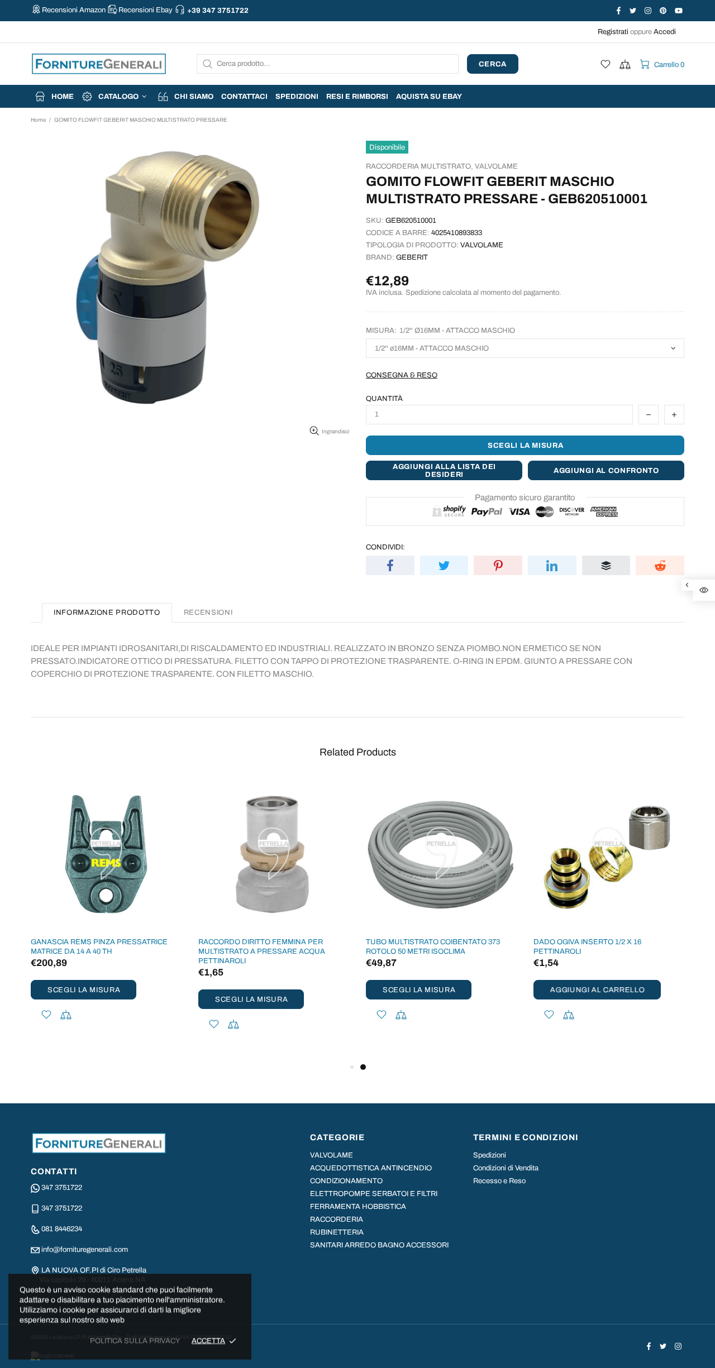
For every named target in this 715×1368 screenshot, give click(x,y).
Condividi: (385, 547)
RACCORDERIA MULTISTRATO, (419, 166)
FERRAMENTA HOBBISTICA (358, 1207)
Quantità (384, 399)
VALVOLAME (496, 166)
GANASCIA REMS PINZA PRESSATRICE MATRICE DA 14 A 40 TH (99, 946)
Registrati (613, 32)
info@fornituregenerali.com (84, 1250)
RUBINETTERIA (337, 1232)
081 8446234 (61, 1229)
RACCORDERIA (336, 1219)
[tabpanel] (441, 914)
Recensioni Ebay (145, 10)
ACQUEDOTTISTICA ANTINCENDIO (371, 1168)
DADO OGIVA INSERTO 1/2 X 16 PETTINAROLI (587, 946)
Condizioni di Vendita (505, 1168)
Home (38, 120)
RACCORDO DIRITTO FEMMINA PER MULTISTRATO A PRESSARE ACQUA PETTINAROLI (261, 951)
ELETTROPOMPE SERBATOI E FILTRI (373, 1194)
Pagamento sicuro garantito (525, 497)
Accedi (665, 32)
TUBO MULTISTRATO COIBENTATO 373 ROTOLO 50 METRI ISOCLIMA (433, 946)
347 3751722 (61, 1188)
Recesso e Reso (499, 1181)
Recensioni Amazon (74, 10)
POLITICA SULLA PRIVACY (135, 1341)
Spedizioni (489, 1155)
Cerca (493, 64)
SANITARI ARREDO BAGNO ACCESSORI (379, 1245)
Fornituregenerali (99, 63)
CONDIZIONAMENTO (346, 1181)
